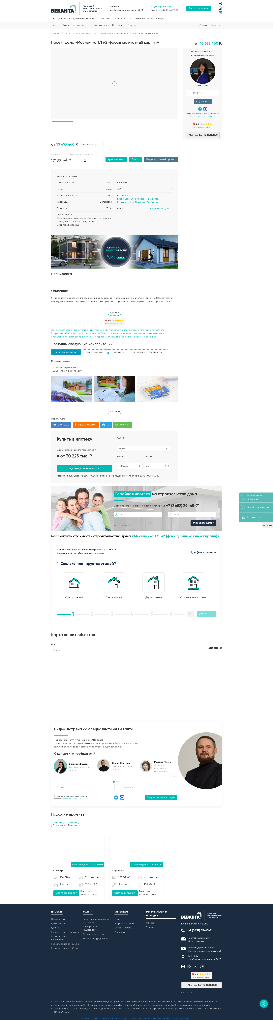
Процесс (132, 25)
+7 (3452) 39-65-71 (161, 7)
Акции (66, 25)
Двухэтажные (58, 923)
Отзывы (203, 25)
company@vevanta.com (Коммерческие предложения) (204, 949)
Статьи (118, 919)
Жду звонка (202, 101)
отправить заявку (203, 523)
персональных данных (207, 116)
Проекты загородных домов (78, 34)
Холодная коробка (66, 352)
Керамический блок (147, 199)
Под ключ (118, 352)
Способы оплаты (123, 928)
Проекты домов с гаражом (65, 932)
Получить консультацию (161, 797)
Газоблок (131, 199)
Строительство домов (94, 934)
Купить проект (116, 159)
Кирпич (121, 199)
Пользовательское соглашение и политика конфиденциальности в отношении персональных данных (136, 1018)
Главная (55, 34)
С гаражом (58, 825)
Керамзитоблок (125, 202)
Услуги (56, 25)
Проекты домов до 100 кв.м (65, 944)
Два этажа (73, 825)
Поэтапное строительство (149, 352)
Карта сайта (188, 993)
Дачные (55, 928)
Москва (150, 923)
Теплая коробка (94, 352)
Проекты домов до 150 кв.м (64, 948)
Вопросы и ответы (124, 923)
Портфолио (118, 25)
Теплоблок (153, 202)
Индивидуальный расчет (84, 468)
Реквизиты (119, 932)
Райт (169, 209)
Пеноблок (140, 202)
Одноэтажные (58, 919)
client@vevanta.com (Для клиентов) (199, 940)
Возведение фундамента (95, 939)
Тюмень (150, 927)
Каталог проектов (81, 25)
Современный (157, 209)
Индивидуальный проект (160, 159)
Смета (136, 159)
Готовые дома (101, 25)
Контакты (215, 25)
